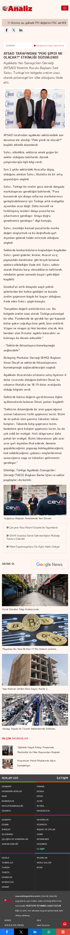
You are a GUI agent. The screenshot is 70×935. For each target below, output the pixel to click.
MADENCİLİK (43, 810)
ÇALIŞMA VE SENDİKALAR (15, 839)
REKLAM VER (10, 778)
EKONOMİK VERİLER (12, 791)
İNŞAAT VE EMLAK (46, 829)
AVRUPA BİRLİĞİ (10, 843)
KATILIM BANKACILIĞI (12, 805)
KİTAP (40, 867)
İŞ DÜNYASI (7, 834)
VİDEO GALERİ (44, 862)
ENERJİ (5, 857)
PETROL (41, 805)
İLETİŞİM (62, 778)
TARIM (40, 834)
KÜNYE (8, 920)
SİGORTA (6, 810)
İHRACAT (6, 829)
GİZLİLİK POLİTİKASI (14, 925)
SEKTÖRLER (43, 819)
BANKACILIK (8, 801)
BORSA (40, 791)
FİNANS (41, 786)
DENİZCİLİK (8, 882)
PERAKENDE (43, 839)
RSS (39, 920)
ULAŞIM (41, 848)
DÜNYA (5, 824)
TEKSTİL (6, 872)
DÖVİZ (40, 796)
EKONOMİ (6, 786)
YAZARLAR (42, 857)
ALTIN (39, 801)
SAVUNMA (42, 843)
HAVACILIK (7, 877)
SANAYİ (5, 886)
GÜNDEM (10, 45)
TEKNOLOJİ (7, 862)
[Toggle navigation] (64, 8)
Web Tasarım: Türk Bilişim (43, 927)
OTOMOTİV (42, 824)
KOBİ (4, 796)
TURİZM (6, 867)
